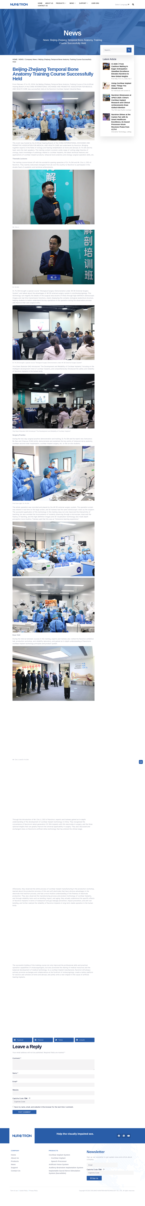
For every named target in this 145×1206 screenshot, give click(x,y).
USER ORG (95, 3)
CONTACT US (43, 6)
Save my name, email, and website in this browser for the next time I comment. (43, 1107)
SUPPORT (82, 3)
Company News (31, 59)
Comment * (17, 1058)
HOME (40, 3)
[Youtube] (128, 1136)
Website (15, 1090)
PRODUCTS (60, 3)
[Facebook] (119, 1136)
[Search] (129, 50)
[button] (133, 4)
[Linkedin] (124, 1136)
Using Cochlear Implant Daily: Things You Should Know (121, 85)
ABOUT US (49, 3)
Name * (15, 1073)
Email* (15, 1081)
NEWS (72, 3)
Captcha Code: (21, 1098)
